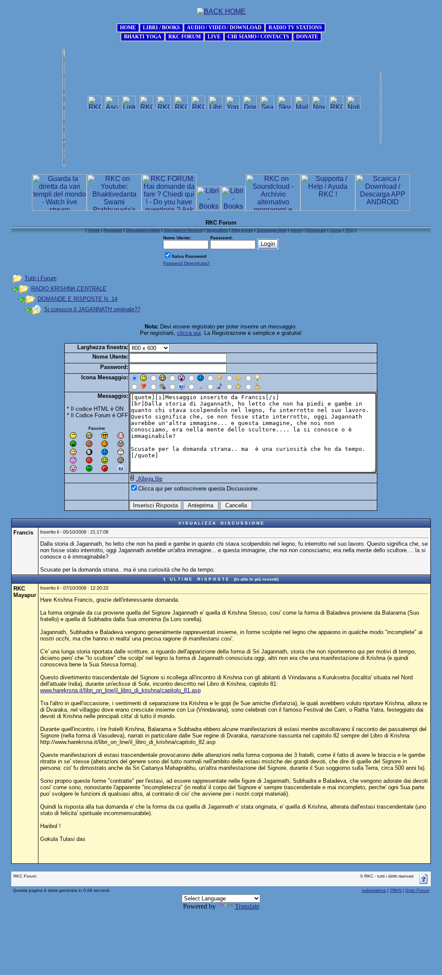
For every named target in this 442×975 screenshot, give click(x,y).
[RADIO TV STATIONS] (295, 27)
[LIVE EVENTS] (214, 36)
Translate (247, 906)
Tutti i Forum (41, 278)
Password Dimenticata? (186, 263)
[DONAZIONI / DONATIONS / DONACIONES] (307, 36)
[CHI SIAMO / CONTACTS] (258, 36)
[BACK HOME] (128, 27)
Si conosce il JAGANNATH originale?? (92, 309)
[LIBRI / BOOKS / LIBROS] (161, 27)
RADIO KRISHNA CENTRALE (69, 288)
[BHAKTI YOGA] (142, 36)
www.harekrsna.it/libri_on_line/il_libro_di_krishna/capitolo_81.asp (120, 690)
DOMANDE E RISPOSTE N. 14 (77, 299)
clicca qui (189, 333)
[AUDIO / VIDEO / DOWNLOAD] (224, 27)
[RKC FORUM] (184, 36)
